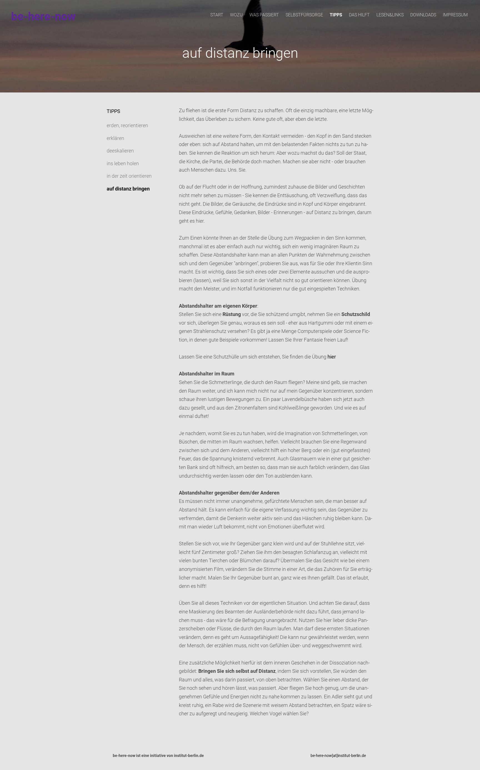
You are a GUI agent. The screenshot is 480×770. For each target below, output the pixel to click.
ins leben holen (123, 163)
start (216, 14)
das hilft (359, 14)
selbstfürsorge (304, 14)
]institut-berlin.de (351, 755)
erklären (115, 138)
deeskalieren (120, 151)
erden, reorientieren (127, 125)
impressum (455, 14)
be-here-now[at (324, 755)
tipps (336, 14)
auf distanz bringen (128, 189)
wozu (236, 14)
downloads (423, 14)
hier (332, 357)
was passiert (264, 14)
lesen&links (390, 14)
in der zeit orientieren (129, 176)
